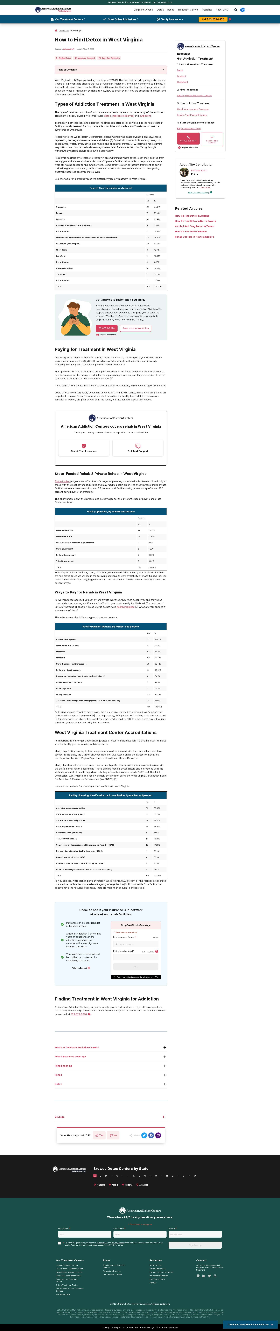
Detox (180, 70)
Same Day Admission (111, 58)
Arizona (128, 1185)
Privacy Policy (118, 1327)
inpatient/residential (122, 115)
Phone (172, 1228)
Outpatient (182, 82)
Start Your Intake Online (162, 2)
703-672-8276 (107, 328)
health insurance (125, 606)
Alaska (115, 1185)
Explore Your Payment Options (192, 115)
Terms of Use (132, 1327)
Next (135, 966)
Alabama (101, 1185)
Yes (101, 1135)
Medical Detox (65, 58)
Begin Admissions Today (189, 128)
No (115, 1135)
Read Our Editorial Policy (198, 192)
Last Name (118, 1228)
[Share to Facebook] (151, 1135)
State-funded (62, 481)
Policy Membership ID (123, 951)
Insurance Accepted (86, 58)
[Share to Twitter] (144, 1135)
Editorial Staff (68, 49)
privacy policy (118, 1243)
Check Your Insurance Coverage (193, 109)
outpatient (145, 115)
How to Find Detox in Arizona (192, 215)
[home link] (56, 30)
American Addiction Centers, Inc (156, 1304)
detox (107, 115)
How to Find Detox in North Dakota (195, 221)
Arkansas (143, 1185)
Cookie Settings (147, 1327)
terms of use (102, 1243)
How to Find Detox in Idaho (191, 231)
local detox (64, 31)
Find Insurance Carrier (123, 937)
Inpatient (181, 76)
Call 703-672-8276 (213, 19)
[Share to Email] (158, 1135)
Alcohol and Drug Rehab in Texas (194, 226)
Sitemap (106, 1327)
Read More (205, 187)
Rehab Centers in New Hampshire (194, 236)
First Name (63, 1228)
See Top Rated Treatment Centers (194, 95)
